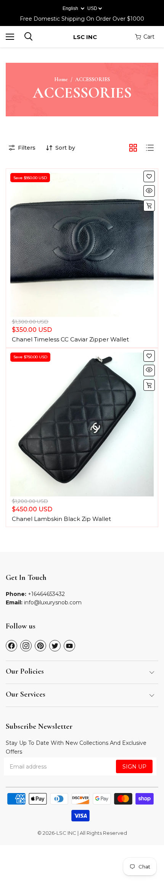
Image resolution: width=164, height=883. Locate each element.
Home (61, 80)
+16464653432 (46, 594)
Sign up (134, 766)
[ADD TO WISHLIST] (149, 176)
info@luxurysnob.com (53, 602)
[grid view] (133, 147)
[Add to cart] (149, 205)
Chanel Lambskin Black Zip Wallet (61, 518)
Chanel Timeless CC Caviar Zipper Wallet (70, 339)
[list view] (149, 147)
